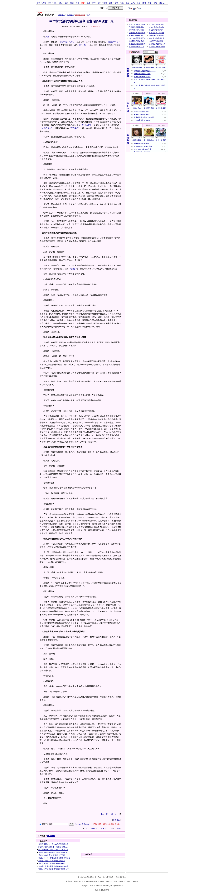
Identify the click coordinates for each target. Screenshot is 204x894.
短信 (138, 3)
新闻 (44, 3)
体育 (49, 3)
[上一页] (105, 814)
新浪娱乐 (96, 26)
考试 (122, 3)
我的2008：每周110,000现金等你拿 (107, 824)
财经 (60, 3)
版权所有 (105, 890)
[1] (111, 814)
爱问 (144, 3)
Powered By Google (82, 824)
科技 (72, 3)
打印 (111, 828)
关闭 (118, 828)
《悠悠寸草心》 (114, 42)
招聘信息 (101, 881)
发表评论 (116, 820)
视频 (88, 3)
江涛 (47, 37)
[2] (116, 814)
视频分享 (73, 269)
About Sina (77, 881)
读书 (116, 3)
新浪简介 (69, 881)
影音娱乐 (61, 15)
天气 (133, 3)
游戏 (105, 3)
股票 (66, 3)
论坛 (85, 828)
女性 (110, 3)
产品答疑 (135, 881)
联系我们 (93, 881)
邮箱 (149, 3)
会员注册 (127, 881)
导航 (155, 3)
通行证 (161, 3)
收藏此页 (94, 828)
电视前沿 (70, 15)
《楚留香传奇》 (46, 128)
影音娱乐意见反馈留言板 (87, 877)
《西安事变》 (74, 128)
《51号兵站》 (86, 125)
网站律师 (109, 881)
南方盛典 (51, 836)
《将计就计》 (84, 45)
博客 (77, 3)
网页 (44, 824)
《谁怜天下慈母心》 (67, 42)
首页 (38, 3)
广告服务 (85, 881)
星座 (127, 3)
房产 (99, 3)
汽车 (94, 3)
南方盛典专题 (80, 15)
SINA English (118, 881)
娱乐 (55, 3)
